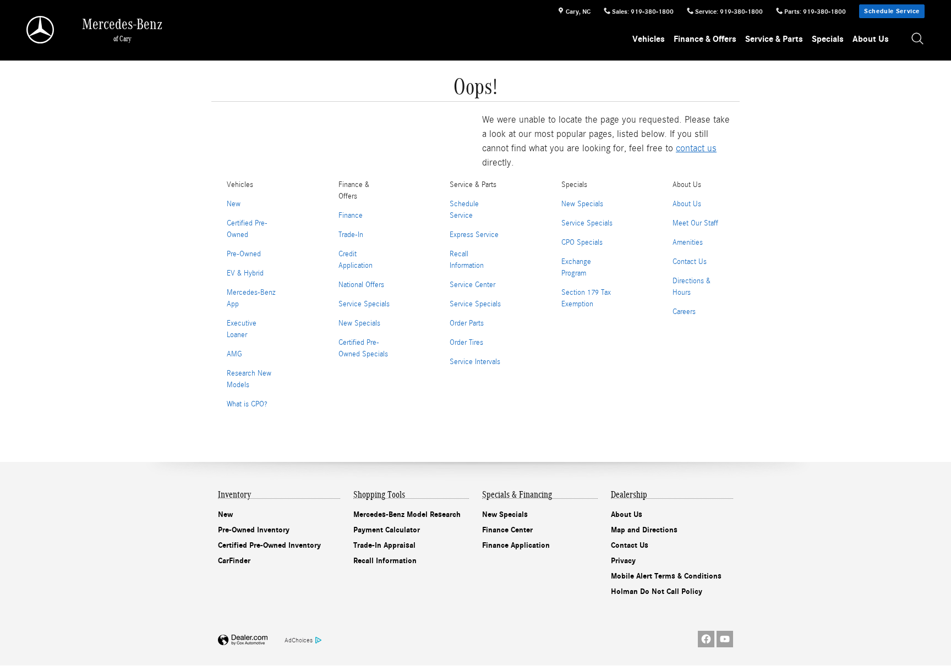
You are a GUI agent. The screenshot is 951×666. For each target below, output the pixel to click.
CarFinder (234, 560)
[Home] (41, 29)
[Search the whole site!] (918, 39)
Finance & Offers (705, 39)
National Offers (361, 284)
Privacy (623, 560)
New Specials (359, 323)
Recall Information (385, 560)
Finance (350, 215)
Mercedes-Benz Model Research (407, 514)
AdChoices (299, 640)
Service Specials (364, 304)
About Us (870, 39)
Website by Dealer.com (242, 640)
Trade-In (350, 234)
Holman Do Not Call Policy (656, 591)
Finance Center (507, 530)
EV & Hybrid (245, 273)
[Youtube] (725, 639)
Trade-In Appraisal (384, 545)
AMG (234, 354)
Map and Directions (644, 530)
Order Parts (467, 323)
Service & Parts (774, 39)
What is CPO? (247, 404)
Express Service (474, 234)
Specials (828, 39)
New (234, 204)
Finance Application (516, 545)
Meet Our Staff (695, 223)
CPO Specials (582, 242)
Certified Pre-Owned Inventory (269, 545)
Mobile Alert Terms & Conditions (666, 576)
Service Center (472, 284)
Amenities (688, 242)
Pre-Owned (244, 254)
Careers (684, 311)
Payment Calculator (386, 530)
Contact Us (690, 261)
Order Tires (466, 342)
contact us (696, 148)
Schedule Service (892, 11)
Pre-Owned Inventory (253, 530)
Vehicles (648, 39)
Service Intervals (475, 361)
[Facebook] (706, 639)
